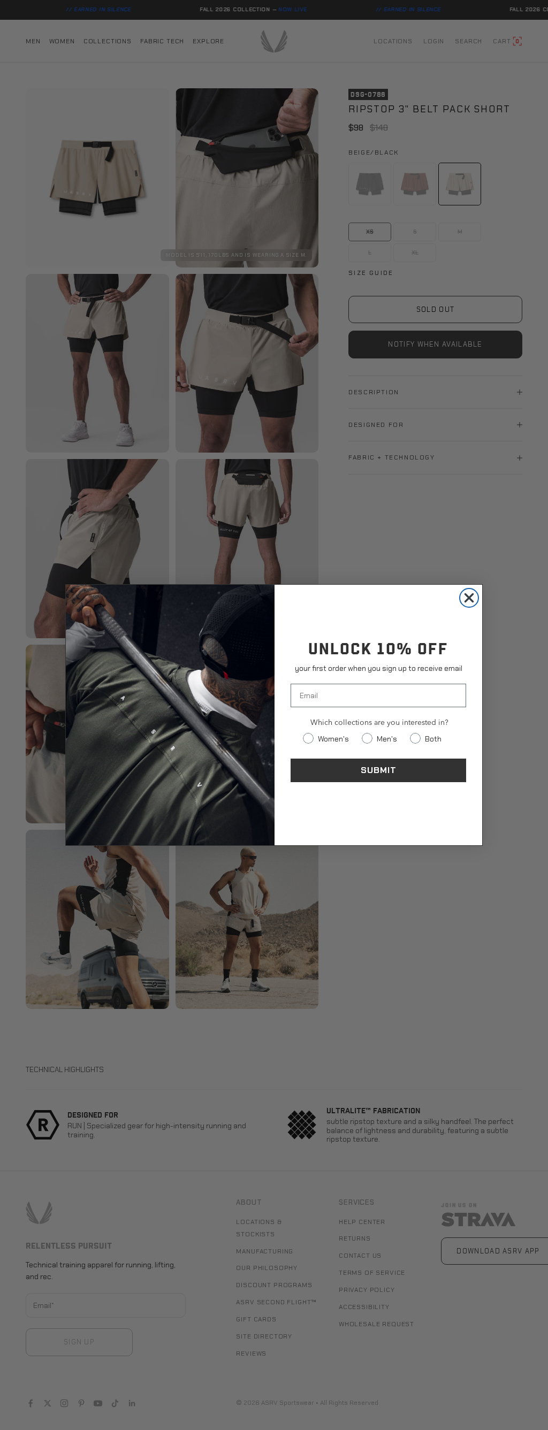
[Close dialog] (469, 597)
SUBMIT (379, 770)
